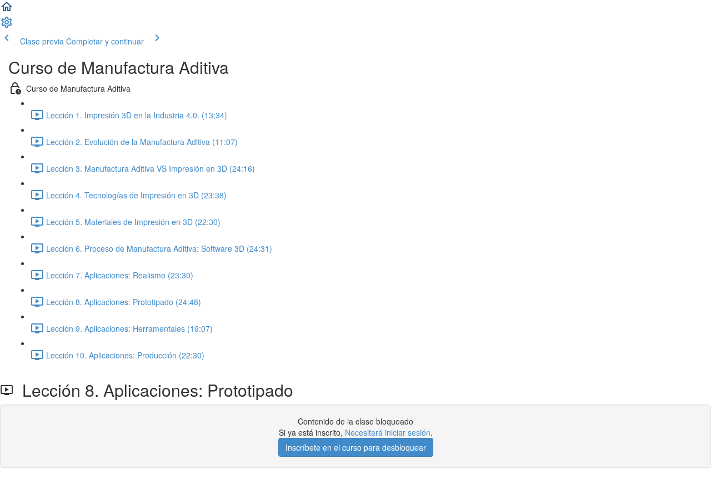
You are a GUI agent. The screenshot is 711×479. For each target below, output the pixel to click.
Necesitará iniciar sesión (387, 432)
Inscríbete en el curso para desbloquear (356, 447)
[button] (6, 10)
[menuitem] (6, 25)
